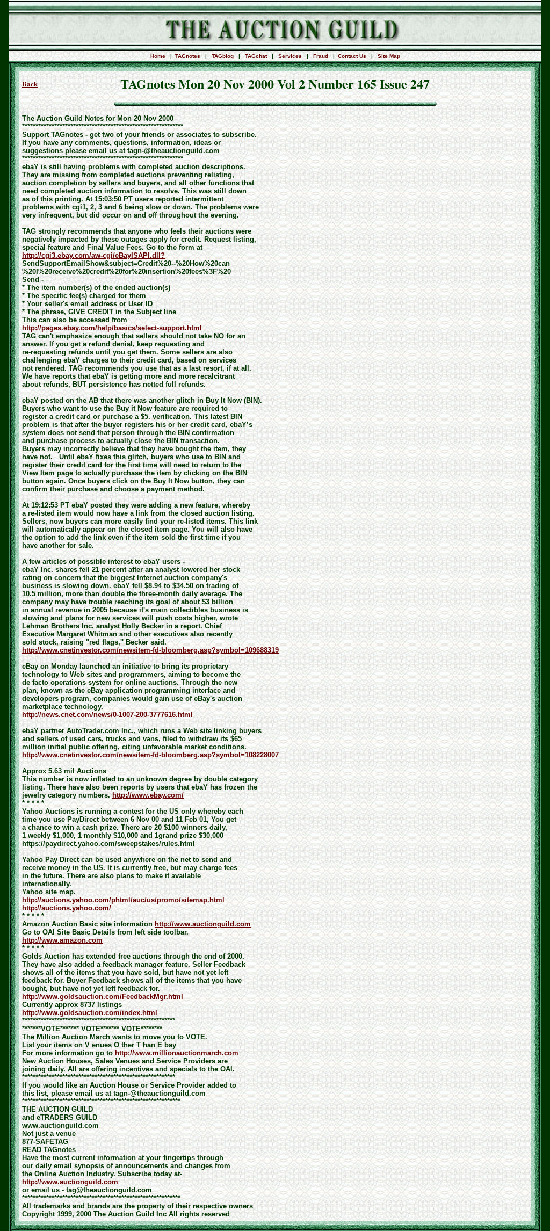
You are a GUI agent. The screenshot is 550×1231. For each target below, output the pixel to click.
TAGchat (256, 56)
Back (30, 83)
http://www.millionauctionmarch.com (176, 1053)
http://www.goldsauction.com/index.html (89, 1013)
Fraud (320, 56)
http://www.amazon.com (62, 940)
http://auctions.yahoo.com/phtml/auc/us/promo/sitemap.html (123, 900)
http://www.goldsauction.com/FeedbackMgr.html (102, 997)
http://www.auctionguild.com (203, 924)
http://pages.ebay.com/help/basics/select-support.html (112, 328)
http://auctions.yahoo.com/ (66, 908)
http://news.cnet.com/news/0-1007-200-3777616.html (107, 715)
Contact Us (352, 56)
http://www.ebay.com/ (148, 795)
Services (290, 56)
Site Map (389, 56)
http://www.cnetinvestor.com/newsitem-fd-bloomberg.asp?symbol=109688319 (150, 650)
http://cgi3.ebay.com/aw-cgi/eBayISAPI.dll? (93, 255)
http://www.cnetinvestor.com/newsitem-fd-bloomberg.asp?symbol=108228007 (150, 755)
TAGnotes (187, 56)
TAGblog (223, 56)
